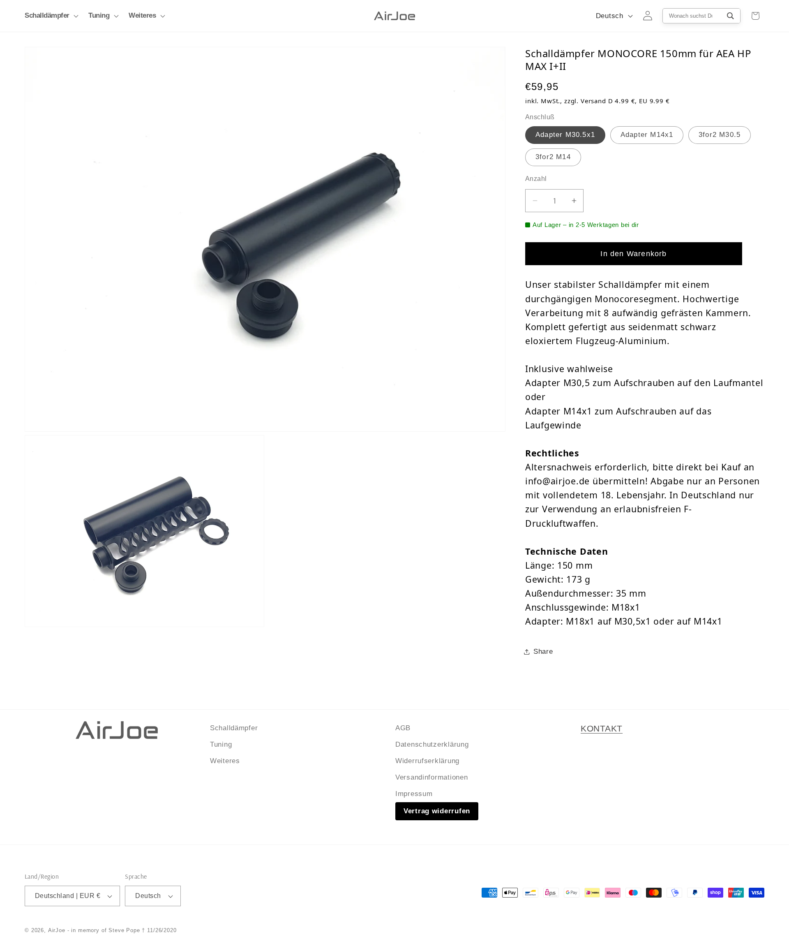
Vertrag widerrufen (437, 811)
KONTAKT (602, 729)
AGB (403, 728)
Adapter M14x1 (647, 135)
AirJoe (56, 930)
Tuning (221, 744)
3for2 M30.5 (720, 135)
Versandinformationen (431, 777)
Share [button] (543, 651)
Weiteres (225, 761)
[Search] (730, 16)
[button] (51, 16)
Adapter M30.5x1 (565, 135)
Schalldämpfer (234, 728)
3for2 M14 (553, 157)
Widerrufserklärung (427, 761)
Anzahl (536, 178)
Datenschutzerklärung (431, 744)
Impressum (413, 793)
